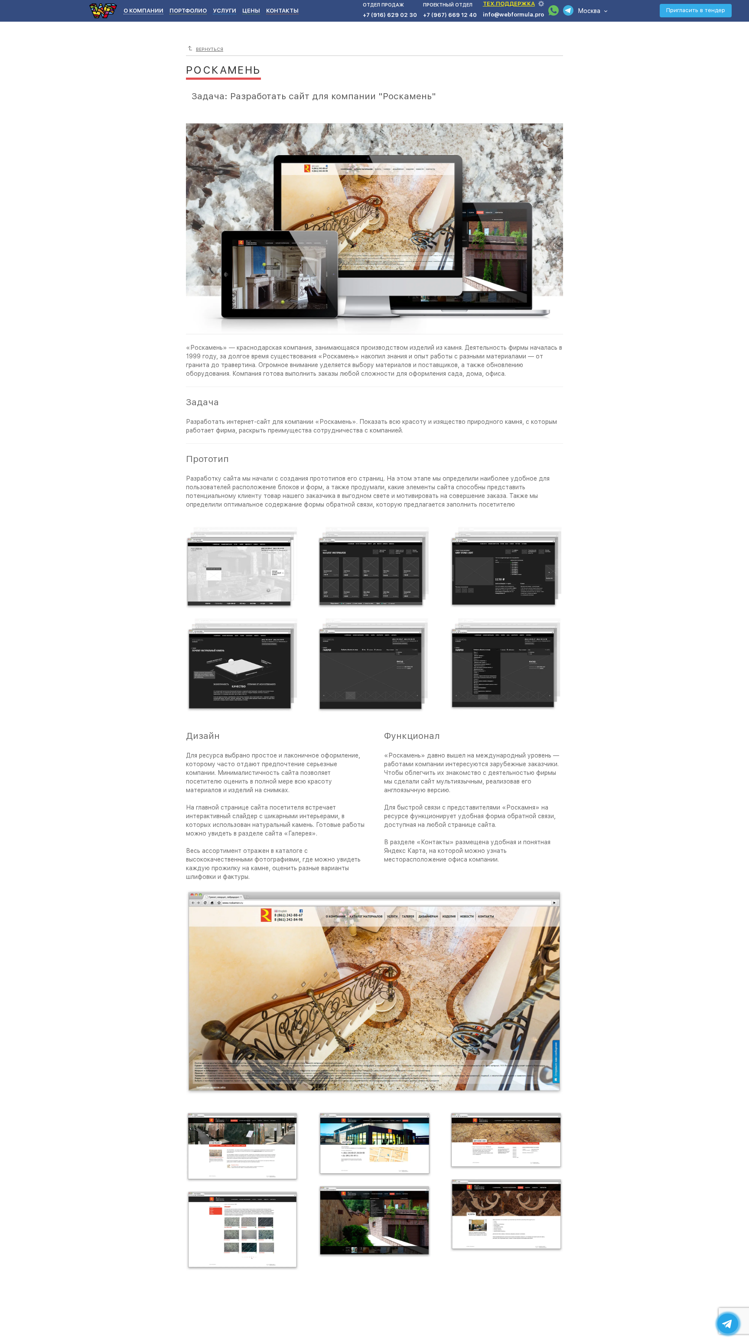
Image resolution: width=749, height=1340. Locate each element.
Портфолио (188, 10)
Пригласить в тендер (695, 10)
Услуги (224, 10)
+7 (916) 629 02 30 (390, 15)
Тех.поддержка (509, 3)
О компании (143, 10)
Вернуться (209, 49)
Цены (251, 10)
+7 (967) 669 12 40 (450, 15)
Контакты (282, 10)
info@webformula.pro (513, 14)
